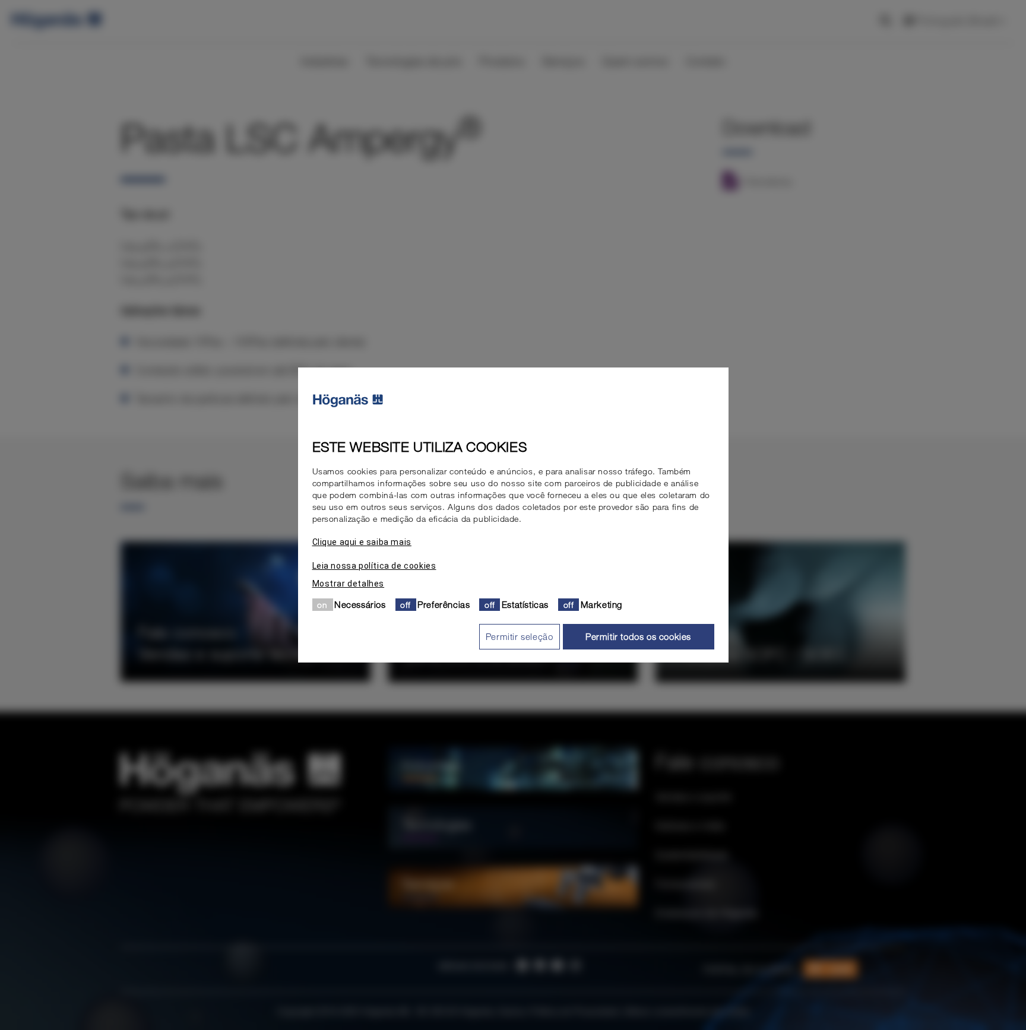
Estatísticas (525, 604)
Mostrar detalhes (348, 583)
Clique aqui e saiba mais (361, 542)
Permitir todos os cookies (638, 636)
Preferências (443, 604)
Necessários (360, 604)
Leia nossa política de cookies (374, 566)
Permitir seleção (519, 636)
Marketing (601, 604)
